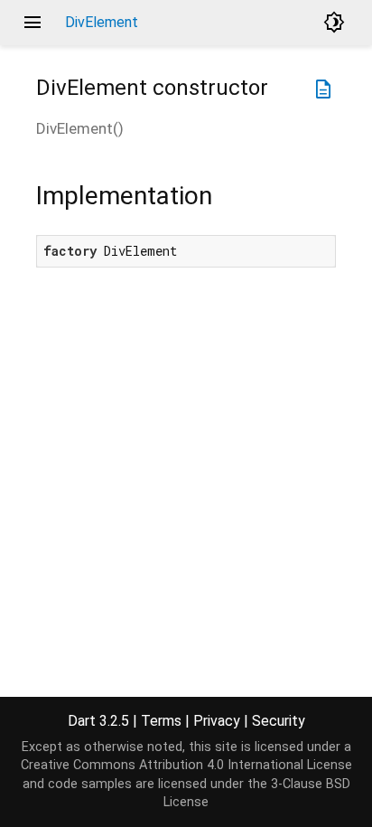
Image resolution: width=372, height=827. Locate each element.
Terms (161, 720)
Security (278, 720)
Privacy (216, 720)
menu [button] (32, 22)
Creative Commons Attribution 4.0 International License (186, 765)
